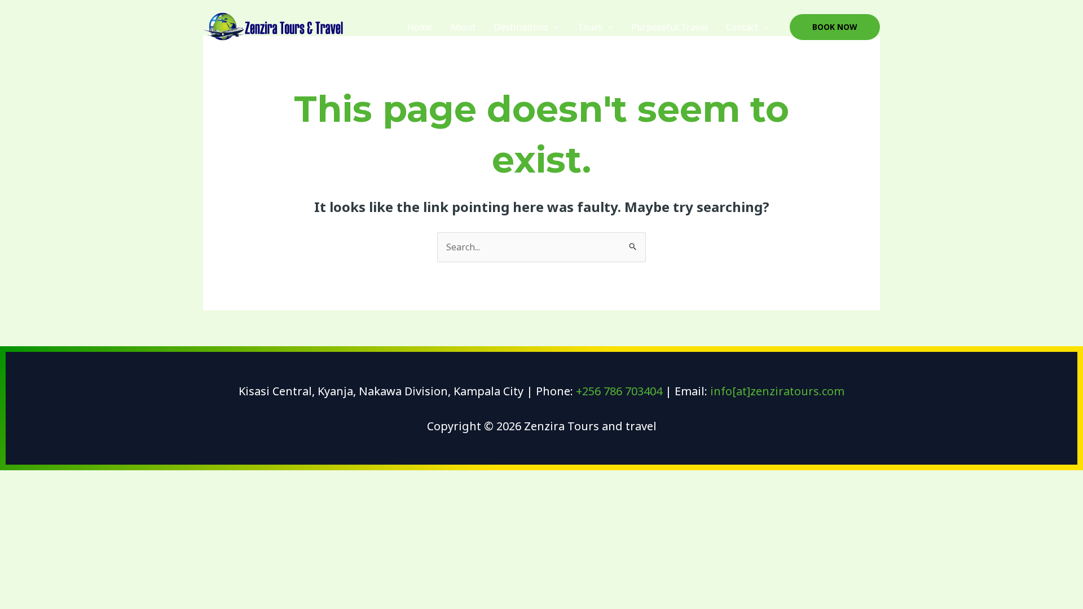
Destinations (521, 27)
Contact (742, 27)
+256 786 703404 (619, 391)
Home (419, 27)
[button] (554, 27)
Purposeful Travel (669, 27)
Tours (590, 27)
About (463, 27)
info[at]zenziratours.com (777, 391)
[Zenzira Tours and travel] (273, 27)
